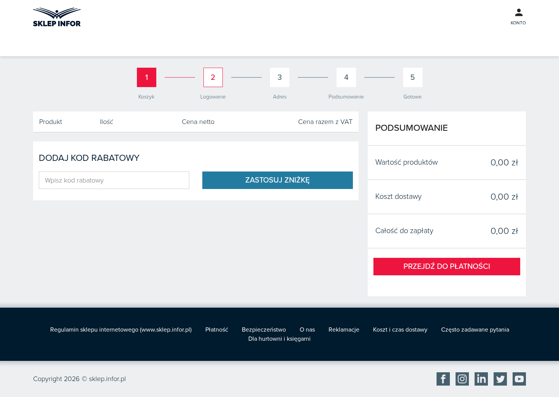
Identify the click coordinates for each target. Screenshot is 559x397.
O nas (307, 329)
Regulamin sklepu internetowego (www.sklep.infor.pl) (121, 329)
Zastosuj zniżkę (277, 180)
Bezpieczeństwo (264, 329)
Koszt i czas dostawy (400, 329)
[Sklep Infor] (57, 16)
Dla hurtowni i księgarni (279, 339)
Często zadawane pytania (475, 329)
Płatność (216, 329)
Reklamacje (344, 329)
